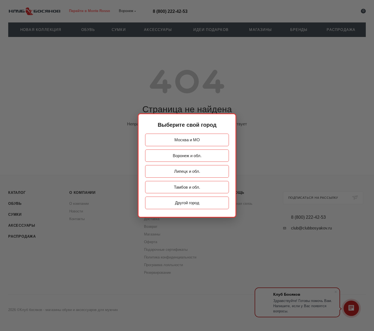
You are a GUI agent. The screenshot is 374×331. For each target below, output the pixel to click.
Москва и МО (187, 139)
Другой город (187, 202)
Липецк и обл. (187, 171)
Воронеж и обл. (187, 155)
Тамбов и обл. (187, 187)
